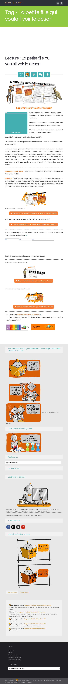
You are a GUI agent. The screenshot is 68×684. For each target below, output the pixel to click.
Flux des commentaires (14, 657)
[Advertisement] (34, 40)
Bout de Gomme (14, 3)
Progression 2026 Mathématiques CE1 (35, 619)
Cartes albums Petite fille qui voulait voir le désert (35, 307)
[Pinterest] (23, 527)
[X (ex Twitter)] (18, 527)
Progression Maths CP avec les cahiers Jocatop (38, 605)
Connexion (11, 652)
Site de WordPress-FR (14, 659)
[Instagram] (13, 527)
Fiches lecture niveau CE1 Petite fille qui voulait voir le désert (35, 213)
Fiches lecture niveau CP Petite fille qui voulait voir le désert (34, 224)
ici (26, 235)
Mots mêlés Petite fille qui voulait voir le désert (35, 281)
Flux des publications (14, 654)
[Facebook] (8, 527)
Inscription (11, 650)
